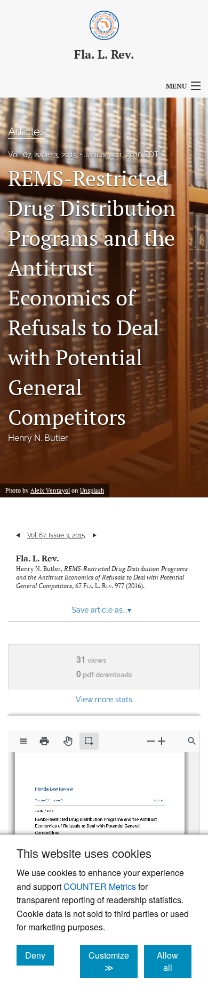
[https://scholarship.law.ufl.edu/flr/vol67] (45, 797)
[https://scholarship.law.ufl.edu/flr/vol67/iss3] (59, 798)
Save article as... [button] (101, 610)
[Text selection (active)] (89, 741)
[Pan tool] (67, 741)
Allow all (174, 961)
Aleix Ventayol (50, 490)
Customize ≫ (113, 961)
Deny (39, 954)
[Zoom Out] (151, 740)
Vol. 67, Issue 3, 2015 (42, 154)
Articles (26, 131)
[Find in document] (192, 741)
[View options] (23, 741)
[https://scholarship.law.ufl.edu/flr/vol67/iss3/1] (156, 797)
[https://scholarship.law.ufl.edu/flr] (56, 786)
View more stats (104, 699)
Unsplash (92, 490)
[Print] (44, 741)
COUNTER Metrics (99, 886)
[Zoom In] (161, 740)
